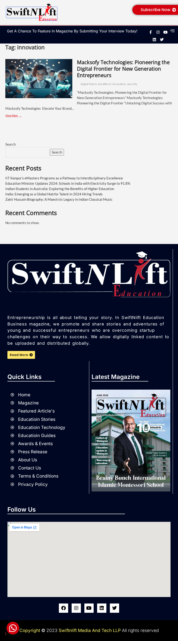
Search (10, 144)
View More (19, 115)
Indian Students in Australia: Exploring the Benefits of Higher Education (59, 189)
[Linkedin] (154, 39)
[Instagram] (76, 608)
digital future (89, 84)
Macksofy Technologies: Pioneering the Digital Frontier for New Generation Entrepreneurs (123, 68)
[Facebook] (63, 608)
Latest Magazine (116, 376)
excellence (104, 84)
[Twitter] (114, 608)
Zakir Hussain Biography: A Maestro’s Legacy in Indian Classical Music (58, 199)
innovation (119, 84)
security (132, 84)
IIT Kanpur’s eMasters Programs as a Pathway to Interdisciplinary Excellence (64, 178)
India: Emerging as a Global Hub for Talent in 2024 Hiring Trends (54, 194)
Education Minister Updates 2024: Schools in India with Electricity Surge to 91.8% (67, 183)
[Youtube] (89, 608)
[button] (12, 628)
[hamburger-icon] (172, 30)
